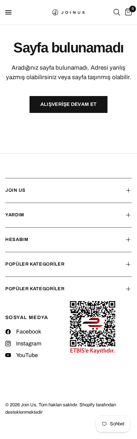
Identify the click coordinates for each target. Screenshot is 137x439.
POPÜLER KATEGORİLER (34, 264)
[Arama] (117, 12)
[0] (127, 12)
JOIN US (15, 190)
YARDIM (14, 214)
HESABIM (16, 239)
